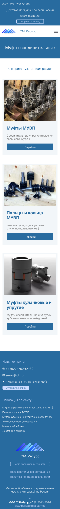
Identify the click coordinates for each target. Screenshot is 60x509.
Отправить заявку (30, 21)
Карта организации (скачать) (30, 464)
